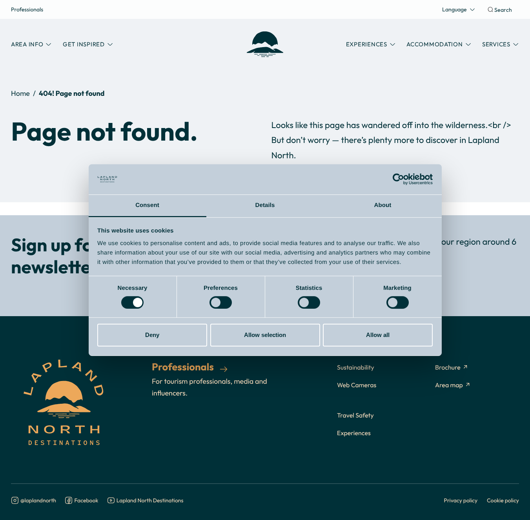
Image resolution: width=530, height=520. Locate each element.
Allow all (378, 334)
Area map (449, 385)
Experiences (354, 433)
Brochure (448, 367)
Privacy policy (461, 500)
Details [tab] (265, 205)
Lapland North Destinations (150, 500)
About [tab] (383, 205)
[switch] (220, 302)
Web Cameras (356, 385)
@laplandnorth (38, 500)
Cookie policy (503, 500)
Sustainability (355, 367)
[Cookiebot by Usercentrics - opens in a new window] (398, 179)
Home (20, 93)
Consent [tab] (147, 205)
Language (454, 9)
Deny (152, 334)
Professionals (27, 9)
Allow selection (265, 334)
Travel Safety (355, 415)
